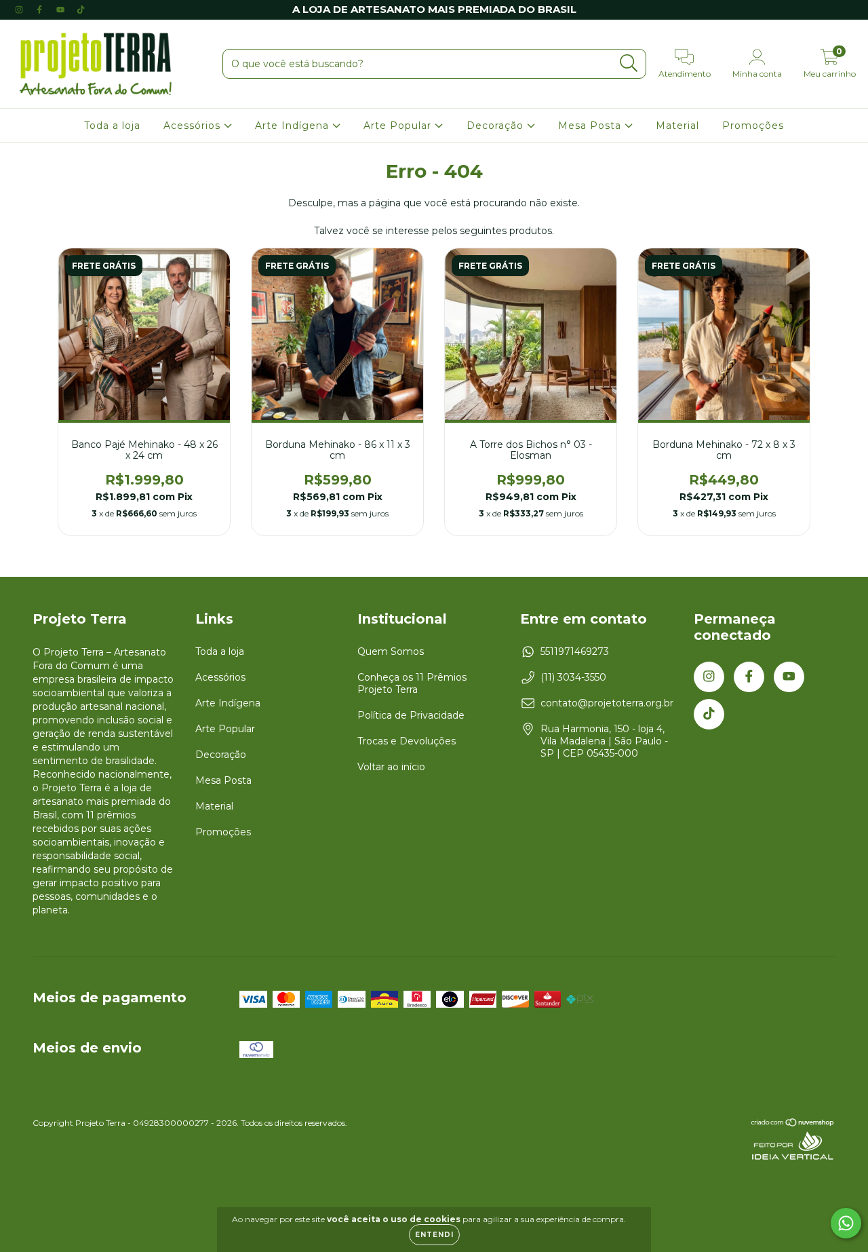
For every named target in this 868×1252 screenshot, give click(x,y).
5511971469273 (574, 651)
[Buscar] (629, 63)
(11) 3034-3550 (573, 677)
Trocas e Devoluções (406, 741)
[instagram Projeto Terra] (20, 9)
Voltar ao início (391, 767)
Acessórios (193, 125)
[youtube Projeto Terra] (62, 9)
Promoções (753, 125)
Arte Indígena (293, 125)
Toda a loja (112, 125)
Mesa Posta (591, 125)
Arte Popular (399, 125)
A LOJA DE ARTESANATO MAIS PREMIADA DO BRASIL (434, 9)
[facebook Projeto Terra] (41, 9)
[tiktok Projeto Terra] (81, 9)
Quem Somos (390, 651)
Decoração (497, 125)
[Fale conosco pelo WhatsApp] (846, 1223)
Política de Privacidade (411, 715)
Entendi (434, 1234)
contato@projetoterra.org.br (606, 703)
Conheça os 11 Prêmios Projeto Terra (412, 683)
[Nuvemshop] (793, 1124)
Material (677, 125)
